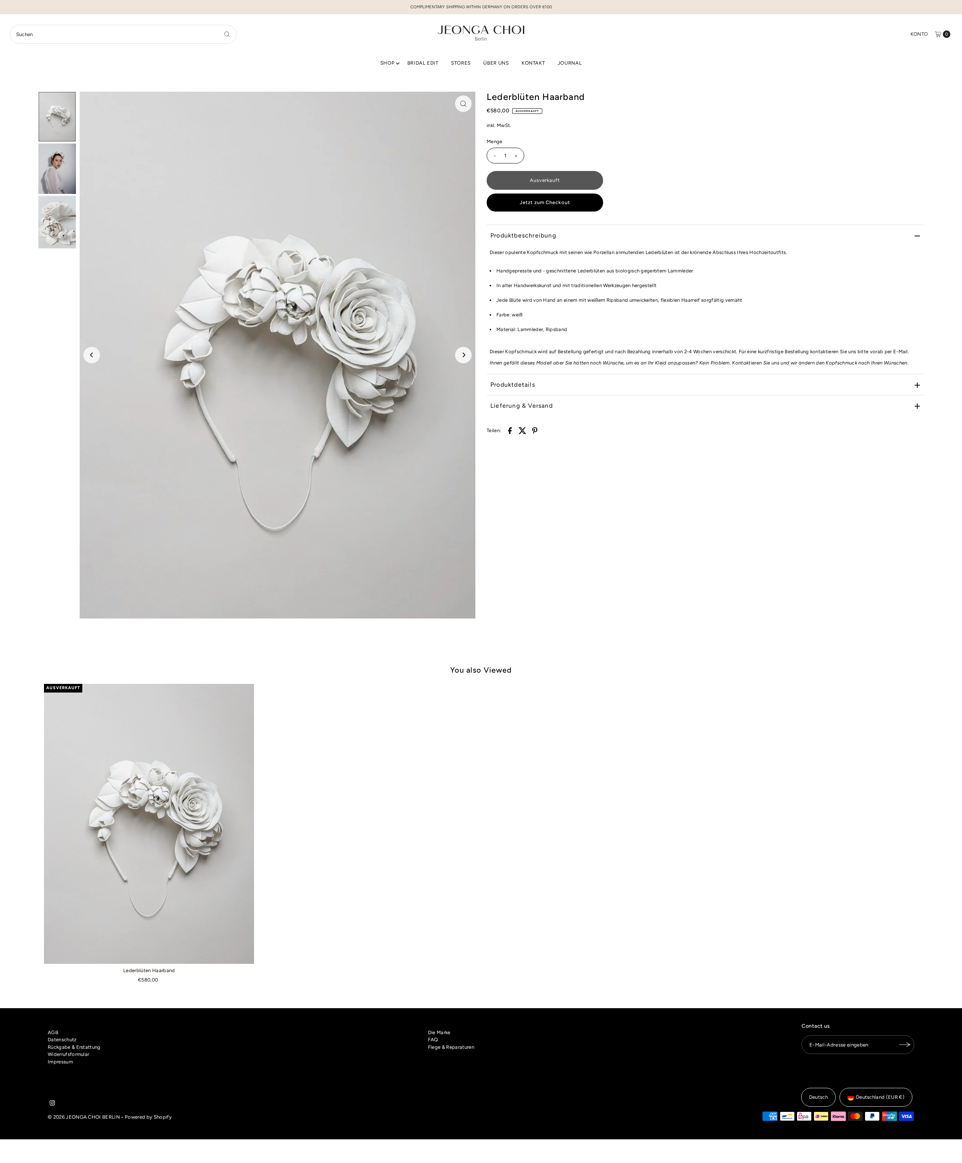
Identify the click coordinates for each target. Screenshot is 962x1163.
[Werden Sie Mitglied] (904, 1044)
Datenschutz (62, 1039)
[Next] (463, 355)
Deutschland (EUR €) (880, 1097)
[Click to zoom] (463, 103)
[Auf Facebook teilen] (510, 430)
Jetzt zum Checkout (545, 202)
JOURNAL (570, 63)
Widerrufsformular (68, 1054)
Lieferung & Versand (521, 405)
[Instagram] (52, 1104)
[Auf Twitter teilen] (522, 430)
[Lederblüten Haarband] (149, 824)
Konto (919, 34)
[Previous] (91, 355)
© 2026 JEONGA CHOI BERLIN (84, 1117)
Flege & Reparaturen (451, 1047)
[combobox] (123, 34)
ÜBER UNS (496, 63)
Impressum (60, 1062)
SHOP (387, 63)
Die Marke (439, 1032)
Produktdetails (512, 384)
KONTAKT (533, 63)
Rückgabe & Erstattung (74, 1047)
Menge (494, 141)
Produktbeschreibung (523, 235)
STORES (461, 63)
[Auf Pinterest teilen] (534, 430)
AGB (53, 1032)
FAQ (433, 1039)
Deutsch (818, 1097)
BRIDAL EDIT (423, 63)
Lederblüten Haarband (149, 970)
